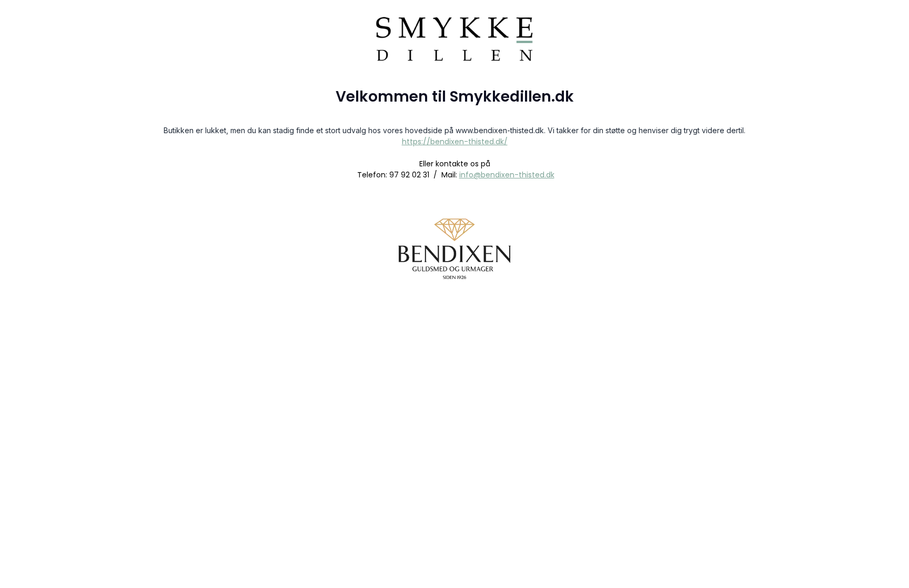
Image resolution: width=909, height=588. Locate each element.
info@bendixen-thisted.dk (506, 175)
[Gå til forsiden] (454, 29)
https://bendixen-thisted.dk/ (455, 141)
